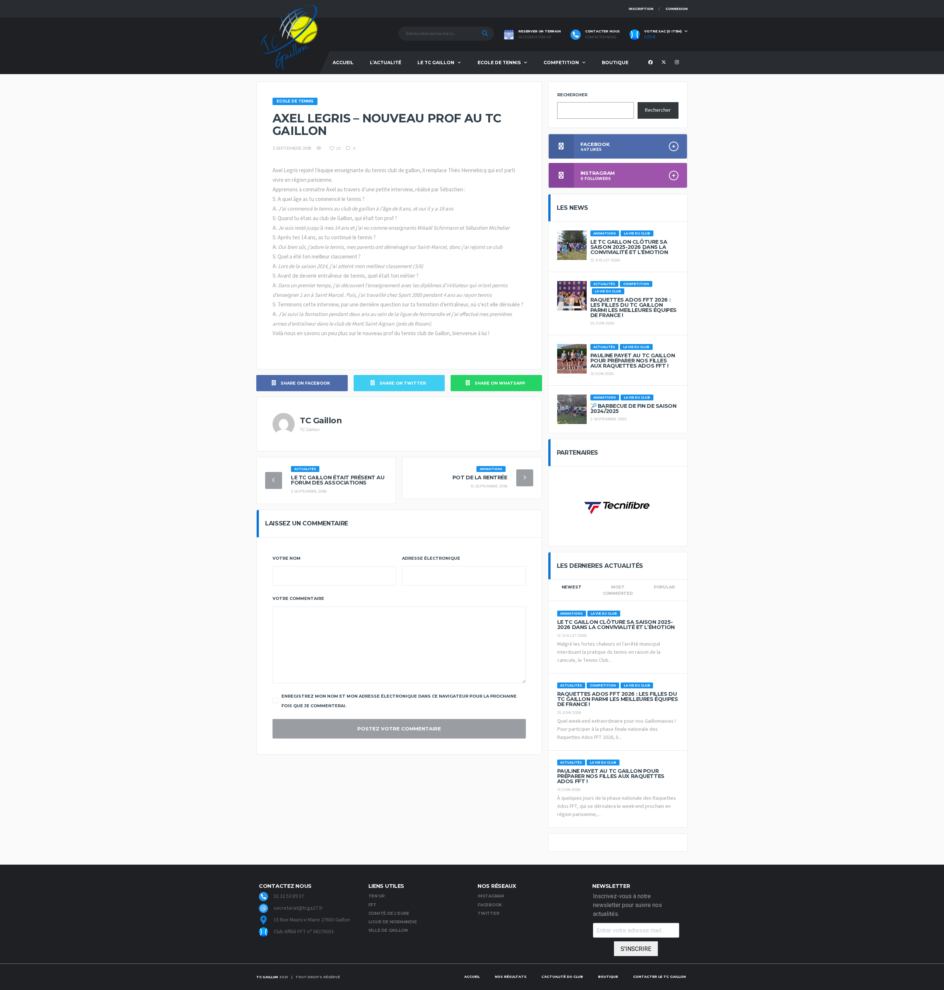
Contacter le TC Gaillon (659, 977)
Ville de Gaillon (388, 930)
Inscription (641, 9)
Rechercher (572, 94)
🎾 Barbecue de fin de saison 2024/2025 (633, 408)
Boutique (615, 62)
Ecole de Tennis (499, 62)
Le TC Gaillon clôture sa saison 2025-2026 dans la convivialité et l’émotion (629, 247)
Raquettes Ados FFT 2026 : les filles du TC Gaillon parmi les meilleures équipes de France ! (633, 307)
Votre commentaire (298, 598)
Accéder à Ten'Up (534, 37)
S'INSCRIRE (636, 948)
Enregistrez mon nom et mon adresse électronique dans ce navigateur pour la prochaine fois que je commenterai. (399, 701)
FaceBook (490, 904)
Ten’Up (376, 896)
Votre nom (287, 558)
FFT (372, 904)
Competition (561, 62)
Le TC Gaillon (435, 62)
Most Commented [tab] (618, 590)
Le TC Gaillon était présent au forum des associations (337, 480)
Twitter (488, 913)
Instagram (491, 896)
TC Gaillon (267, 977)
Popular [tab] (664, 587)
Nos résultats (511, 977)
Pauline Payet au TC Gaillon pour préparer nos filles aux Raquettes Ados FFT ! (632, 360)
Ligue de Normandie (392, 921)
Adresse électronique (431, 558)
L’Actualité (385, 62)
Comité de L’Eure (388, 913)
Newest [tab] (572, 587)
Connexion (677, 9)
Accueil (343, 62)
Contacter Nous (600, 37)
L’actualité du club (562, 977)
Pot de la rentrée (479, 477)
